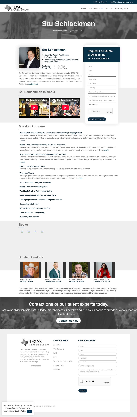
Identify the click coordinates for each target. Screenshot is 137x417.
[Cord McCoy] (30, 270)
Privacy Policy (58, 365)
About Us (108, 8)
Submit (131, 9)
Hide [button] (29, 411)
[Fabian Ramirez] (79, 270)
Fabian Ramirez (76, 279)
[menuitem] (83, 8)
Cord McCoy (26, 279)
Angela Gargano (102, 279)
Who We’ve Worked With (62, 361)
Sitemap (56, 369)
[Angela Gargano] (104, 270)
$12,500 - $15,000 (105, 281)
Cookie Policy (20, 411)
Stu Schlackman (78, 30)
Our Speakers (95, 8)
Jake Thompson (52, 279)
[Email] (108, 2)
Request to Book (96, 119)
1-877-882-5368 (98, 2)
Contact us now (68, 320)
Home (83, 8)
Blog (55, 357)
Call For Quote (80, 281)
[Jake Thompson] (55, 270)
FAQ (55, 353)
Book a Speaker (121, 8)
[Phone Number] (91, 2)
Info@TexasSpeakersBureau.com (121, 2)
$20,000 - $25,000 (56, 281)
